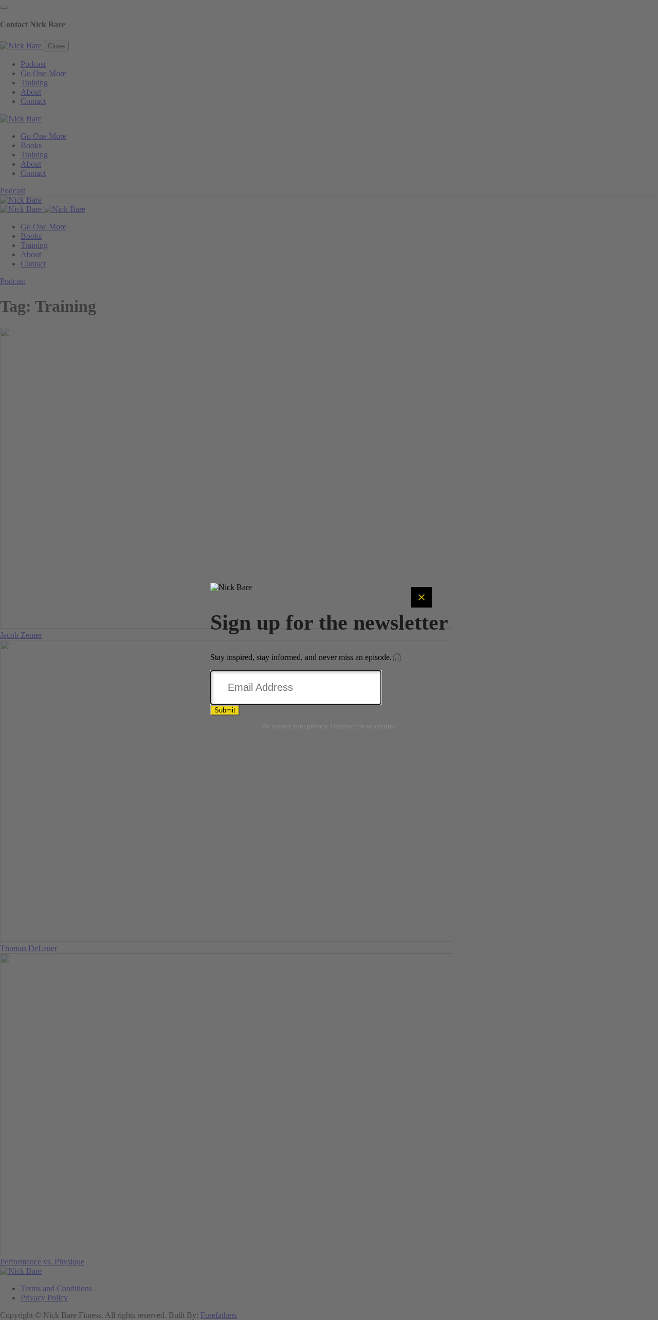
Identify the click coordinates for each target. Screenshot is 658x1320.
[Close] (421, 597)
